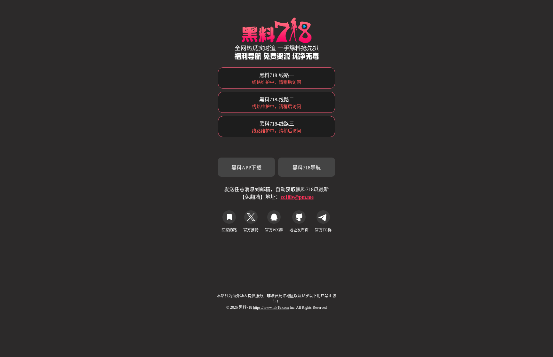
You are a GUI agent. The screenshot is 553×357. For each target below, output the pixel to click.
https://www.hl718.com (271, 307)
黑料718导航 (307, 167)
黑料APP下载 (246, 167)
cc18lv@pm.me (297, 197)
